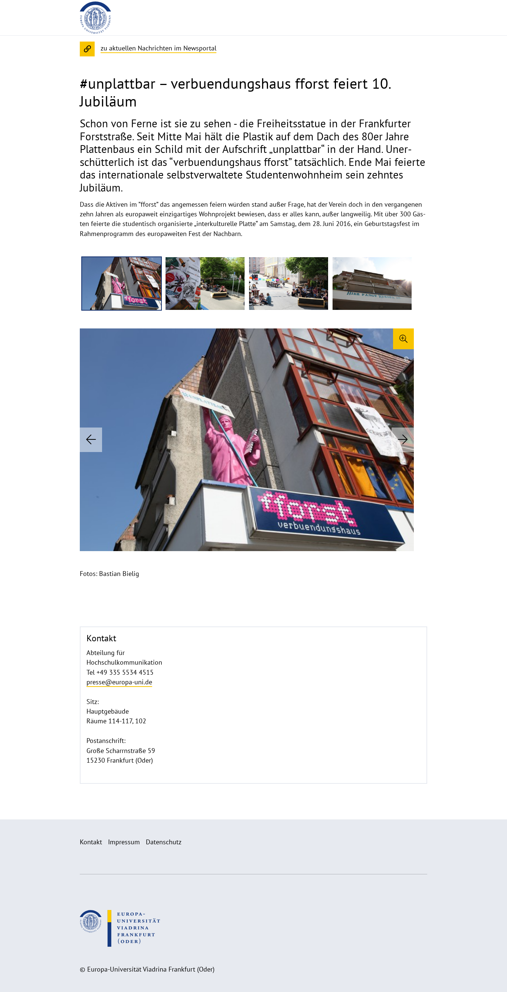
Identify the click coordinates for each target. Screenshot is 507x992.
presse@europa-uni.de (119, 682)
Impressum (124, 842)
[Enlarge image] (403, 338)
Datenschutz (163, 842)
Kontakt (91, 842)
